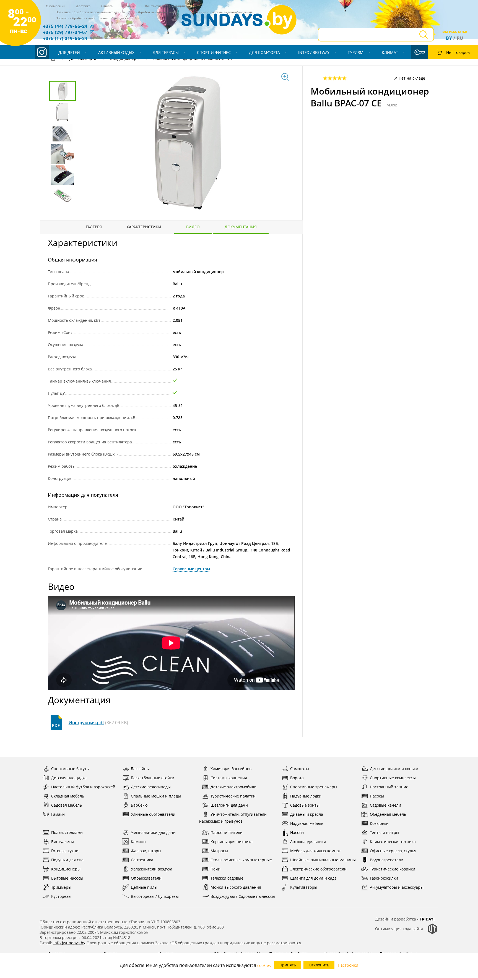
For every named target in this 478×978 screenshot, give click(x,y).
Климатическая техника (393, 841)
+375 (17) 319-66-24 (65, 38)
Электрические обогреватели (318, 869)
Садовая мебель (66, 805)
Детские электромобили (233, 786)
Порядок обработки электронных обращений (92, 18)
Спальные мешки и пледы (156, 796)
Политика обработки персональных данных (91, 12)
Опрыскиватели (146, 878)
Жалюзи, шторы (146, 850)
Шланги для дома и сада (313, 878)
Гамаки (58, 814)
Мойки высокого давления (236, 887)
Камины (138, 841)
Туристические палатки (233, 796)
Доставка (83, 6)
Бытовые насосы (67, 878)
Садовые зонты (304, 805)
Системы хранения (229, 777)
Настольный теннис (389, 786)
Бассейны (140, 768)
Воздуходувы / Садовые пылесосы (243, 896)
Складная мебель (67, 796)
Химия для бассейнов (231, 768)
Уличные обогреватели (153, 814)
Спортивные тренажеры (313, 786)
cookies (264, 965)
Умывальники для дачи (153, 832)
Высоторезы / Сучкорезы (155, 896)
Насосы (377, 796)
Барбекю (139, 805)
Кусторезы (61, 896)
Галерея (94, 226)
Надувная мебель (306, 823)
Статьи (129, 6)
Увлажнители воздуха (151, 869)
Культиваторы (303, 887)
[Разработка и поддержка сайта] (432, 932)
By (449, 38)
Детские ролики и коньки (394, 768)
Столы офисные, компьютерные (241, 859)
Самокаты (299, 768)
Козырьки (379, 823)
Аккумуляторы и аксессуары (397, 887)
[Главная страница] (53, 59)
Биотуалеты (62, 841)
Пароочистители (227, 832)
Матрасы (219, 850)
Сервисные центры (191, 568)
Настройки (348, 965)
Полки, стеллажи (67, 832)
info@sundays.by (69, 942)
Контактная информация (165, 6)
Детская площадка (69, 777)
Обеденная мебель (388, 814)
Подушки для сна (67, 859)
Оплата (107, 6)
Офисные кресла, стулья (393, 850)
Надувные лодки (305, 796)
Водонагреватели (386, 859)
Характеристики (144, 226)
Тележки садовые (227, 878)
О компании (56, 6)
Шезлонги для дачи (229, 805)
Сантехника (142, 859)
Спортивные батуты (70, 768)
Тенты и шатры (384, 832)
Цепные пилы (144, 887)
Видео (193, 226)
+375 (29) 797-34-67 (65, 32)
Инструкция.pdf (86, 723)
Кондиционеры (65, 869)
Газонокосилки (384, 878)
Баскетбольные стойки (152, 777)
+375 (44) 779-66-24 (65, 26)
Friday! (427, 919)
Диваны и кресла (306, 814)
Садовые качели (385, 805)
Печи (215, 869)
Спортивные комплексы (393, 777)
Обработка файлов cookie (157, 12)
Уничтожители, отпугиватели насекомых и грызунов (233, 818)
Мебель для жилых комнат (315, 850)
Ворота (297, 777)
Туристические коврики (392, 869)
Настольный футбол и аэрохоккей (83, 786)
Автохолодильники (308, 841)
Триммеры (61, 887)
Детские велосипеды (151, 786)
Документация (241, 226)
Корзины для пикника (232, 841)
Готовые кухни (65, 850)
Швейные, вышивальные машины (323, 859)
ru (460, 38)
